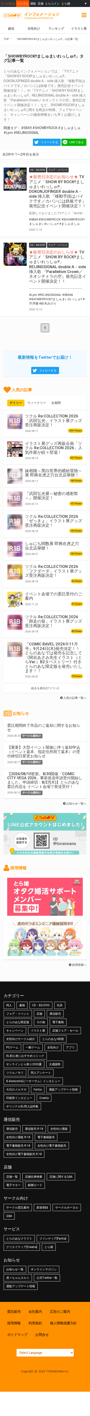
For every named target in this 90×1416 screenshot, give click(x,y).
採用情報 (14, 1323)
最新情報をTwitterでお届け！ (45, 357)
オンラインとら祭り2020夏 (24, 1064)
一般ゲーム (33, 1047)
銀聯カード (35, 1185)
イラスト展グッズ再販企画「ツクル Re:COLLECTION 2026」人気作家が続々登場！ (53, 448)
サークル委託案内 (17, 1207)
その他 (40, 1022)
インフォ (23, 3)
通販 (33, 3)
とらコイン (52, 3)
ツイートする (49, 142)
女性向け (34, 28)
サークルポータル (66, 1207)
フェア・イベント (17, 1013)
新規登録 (42, 1207)
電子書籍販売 (46, 1137)
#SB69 (26, 128)
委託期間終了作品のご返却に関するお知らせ (43, 727)
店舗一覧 (12, 1176)
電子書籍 (58, 1022)
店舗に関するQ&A (60, 1176)
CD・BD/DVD (41, 1005)
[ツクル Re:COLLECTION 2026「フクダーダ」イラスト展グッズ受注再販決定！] (15, 572)
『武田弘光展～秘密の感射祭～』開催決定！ (51, 495)
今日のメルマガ (16, 1089)
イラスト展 (79, 28)
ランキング (56, 28)
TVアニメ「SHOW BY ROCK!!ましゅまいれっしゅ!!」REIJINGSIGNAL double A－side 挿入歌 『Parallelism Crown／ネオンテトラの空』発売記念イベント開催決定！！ (57, 267)
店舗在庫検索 (33, 1176)
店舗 (40, 3)
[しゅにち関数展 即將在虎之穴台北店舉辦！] (15, 549)
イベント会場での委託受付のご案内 (53, 596)
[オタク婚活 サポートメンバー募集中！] (45, 913)
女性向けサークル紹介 (20, 1039)
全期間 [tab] (56, 403)
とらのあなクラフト (19, 1238)
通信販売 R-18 (34, 1128)
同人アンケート (41, 1072)
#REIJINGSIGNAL (26, 133)
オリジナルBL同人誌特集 (22, 1106)
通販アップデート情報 (63, 1089)
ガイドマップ (17, 1335)
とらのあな (8, 3)
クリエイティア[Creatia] (21, 1247)
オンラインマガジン (44, 1269)
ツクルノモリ (15, 1072)
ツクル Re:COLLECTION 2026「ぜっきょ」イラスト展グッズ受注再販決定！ (53, 521)
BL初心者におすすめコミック (25, 1056)
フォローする (47, 370)
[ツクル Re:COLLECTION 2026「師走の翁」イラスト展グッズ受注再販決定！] (15, 622)
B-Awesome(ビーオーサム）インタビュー (33, 1081)
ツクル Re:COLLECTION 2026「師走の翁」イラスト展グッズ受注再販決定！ (53, 621)
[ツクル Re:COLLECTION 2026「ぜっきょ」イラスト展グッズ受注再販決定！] (15, 522)
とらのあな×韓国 (53, 1039)
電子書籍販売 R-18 (18, 1145)
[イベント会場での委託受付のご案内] (15, 599)
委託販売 (14, 1311)
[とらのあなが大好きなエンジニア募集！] (45, 953)
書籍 (22, 1005)
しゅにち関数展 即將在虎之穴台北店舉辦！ (52, 545)
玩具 (60, 1005)
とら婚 (65, 3)
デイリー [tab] (16, 403)
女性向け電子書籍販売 (51, 1145)
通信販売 (55, 1013)
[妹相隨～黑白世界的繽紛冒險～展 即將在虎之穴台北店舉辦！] (15, 476)
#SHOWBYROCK (44, 128)
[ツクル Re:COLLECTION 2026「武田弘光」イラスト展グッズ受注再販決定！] (15, 421)
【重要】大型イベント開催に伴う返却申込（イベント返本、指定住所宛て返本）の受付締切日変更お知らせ (43, 751)
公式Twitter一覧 (46, 1278)
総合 (11, 28)
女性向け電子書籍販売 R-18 (24, 1154)
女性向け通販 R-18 (18, 1137)
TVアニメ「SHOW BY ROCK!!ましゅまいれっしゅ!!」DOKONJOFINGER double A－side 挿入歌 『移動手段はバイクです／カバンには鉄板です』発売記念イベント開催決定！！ (57, 191)
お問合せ (42, 1335)
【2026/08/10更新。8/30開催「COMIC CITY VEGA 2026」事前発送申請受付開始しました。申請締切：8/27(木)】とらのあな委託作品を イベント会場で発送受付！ (44, 780)
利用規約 (35, 1323)
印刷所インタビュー (19, 1098)
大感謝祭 (54, 1064)
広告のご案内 (60, 1311)
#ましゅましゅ (69, 128)
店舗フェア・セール (65, 1030)
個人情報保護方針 (63, 1323)
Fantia (38, 1089)
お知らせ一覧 (15, 1269)
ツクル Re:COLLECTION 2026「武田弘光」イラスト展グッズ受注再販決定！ (53, 420)
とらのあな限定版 (17, 1022)
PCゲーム (12, 1047)
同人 (9, 1005)
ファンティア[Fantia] (52, 1238)
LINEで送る (76, 142)
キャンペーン (15, 1030)
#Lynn (8, 133)
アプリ (70, 1047)
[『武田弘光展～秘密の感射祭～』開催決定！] (15, 499)
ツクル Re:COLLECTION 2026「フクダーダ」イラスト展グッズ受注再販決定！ (53, 571)
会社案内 (35, 1311)
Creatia (44, 1098)
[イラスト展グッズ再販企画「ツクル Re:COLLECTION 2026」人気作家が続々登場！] (15, 449)
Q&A (9, 1216)
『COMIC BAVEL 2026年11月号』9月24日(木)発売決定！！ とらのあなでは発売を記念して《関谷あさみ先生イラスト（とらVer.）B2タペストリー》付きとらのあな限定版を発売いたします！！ (53, 657)
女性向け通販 (59, 1128)
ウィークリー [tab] (36, 403)
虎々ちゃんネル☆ (17, 1278)
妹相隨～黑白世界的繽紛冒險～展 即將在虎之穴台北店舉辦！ (53, 472)
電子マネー (13, 1185)
